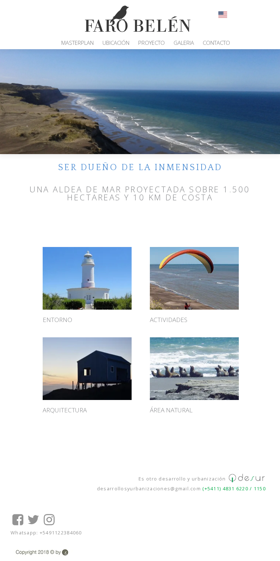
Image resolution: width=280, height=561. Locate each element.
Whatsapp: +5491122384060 (46, 532)
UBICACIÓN (115, 42)
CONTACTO (216, 42)
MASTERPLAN (77, 42)
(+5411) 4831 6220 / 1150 (233, 488)
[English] (223, 14)
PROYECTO (151, 42)
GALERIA (184, 42)
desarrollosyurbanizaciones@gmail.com (149, 488)
